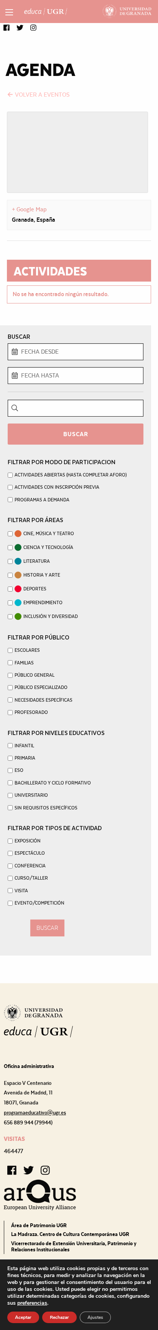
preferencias (32, 1303)
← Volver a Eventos (38, 94)
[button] (6, 28)
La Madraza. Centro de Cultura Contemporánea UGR (70, 1234)
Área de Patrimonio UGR (39, 1225)
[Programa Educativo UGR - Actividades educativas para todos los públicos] (45, 11)
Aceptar (23, 1317)
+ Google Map (29, 209)
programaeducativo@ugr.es (35, 1112)
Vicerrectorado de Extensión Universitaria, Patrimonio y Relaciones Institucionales (74, 1246)
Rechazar (59, 1317)
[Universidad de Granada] (127, 11)
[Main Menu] (9, 12)
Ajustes (95, 1317)
